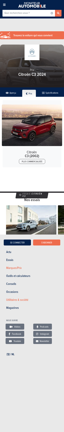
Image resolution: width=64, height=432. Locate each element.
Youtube (17, 341)
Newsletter (44, 341)
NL (12, 354)
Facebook (16, 334)
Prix (30, 93)
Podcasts (44, 326)
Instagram (44, 334)
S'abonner (46, 242)
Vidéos (17, 326)
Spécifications (51, 92)
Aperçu (12, 92)
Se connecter (17, 242)
